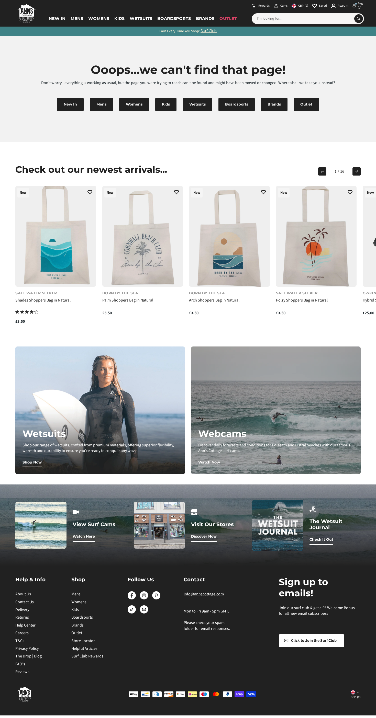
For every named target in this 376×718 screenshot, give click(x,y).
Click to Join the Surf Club (314, 640)
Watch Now (209, 462)
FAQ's (20, 664)
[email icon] (144, 612)
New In (57, 18)
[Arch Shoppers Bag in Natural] (229, 236)
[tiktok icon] (132, 612)
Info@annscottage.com (204, 594)
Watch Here (84, 536)
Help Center (25, 625)
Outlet (228, 18)
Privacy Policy (27, 648)
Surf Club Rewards (87, 656)
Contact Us (24, 602)
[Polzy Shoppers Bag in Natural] (316, 236)
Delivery (22, 609)
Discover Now (204, 536)
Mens (77, 18)
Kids (119, 18)
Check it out (321, 539)
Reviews (22, 672)
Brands (205, 18)
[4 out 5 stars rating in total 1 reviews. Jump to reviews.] (26, 311)
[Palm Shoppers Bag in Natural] (142, 236)
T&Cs (19, 641)
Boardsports (174, 18)
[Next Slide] (356, 171)
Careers (22, 633)
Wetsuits (141, 18)
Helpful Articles (84, 648)
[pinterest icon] (156, 598)
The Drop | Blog (28, 656)
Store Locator (83, 641)
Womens (98, 18)
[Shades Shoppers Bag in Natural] (55, 236)
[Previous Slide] (322, 171)
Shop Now (32, 462)
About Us (23, 594)
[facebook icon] (132, 598)
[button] (89, 193)
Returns (22, 617)
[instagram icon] (144, 598)
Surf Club (209, 31)
